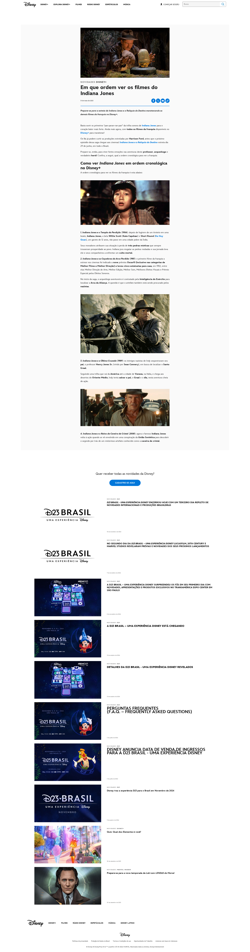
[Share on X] (158, 101)
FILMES (64, 923)
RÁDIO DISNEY (79, 923)
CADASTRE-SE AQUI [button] (125, 483)
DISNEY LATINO (127, 923)
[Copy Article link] (167, 101)
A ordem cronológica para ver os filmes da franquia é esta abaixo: (111, 172)
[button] (172, 4)
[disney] (35, 923)
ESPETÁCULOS (97, 923)
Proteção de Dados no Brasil (100, 941)
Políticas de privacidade (80, 941)
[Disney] (30, 4)
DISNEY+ (52, 923)
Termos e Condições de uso (122, 941)
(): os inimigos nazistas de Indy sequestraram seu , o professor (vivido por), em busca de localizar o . (124, 364)
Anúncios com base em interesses (166, 941)
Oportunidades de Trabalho (143, 941)
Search (223, 4)
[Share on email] (163, 101)
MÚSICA (111, 923)
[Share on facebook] (153, 101)
